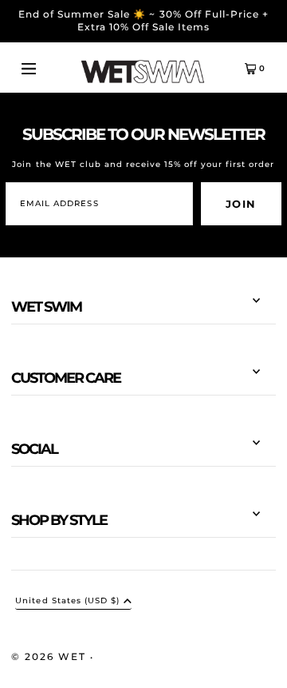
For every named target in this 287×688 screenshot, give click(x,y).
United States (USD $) (67, 601)
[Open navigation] (42, 67)
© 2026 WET (50, 656)
